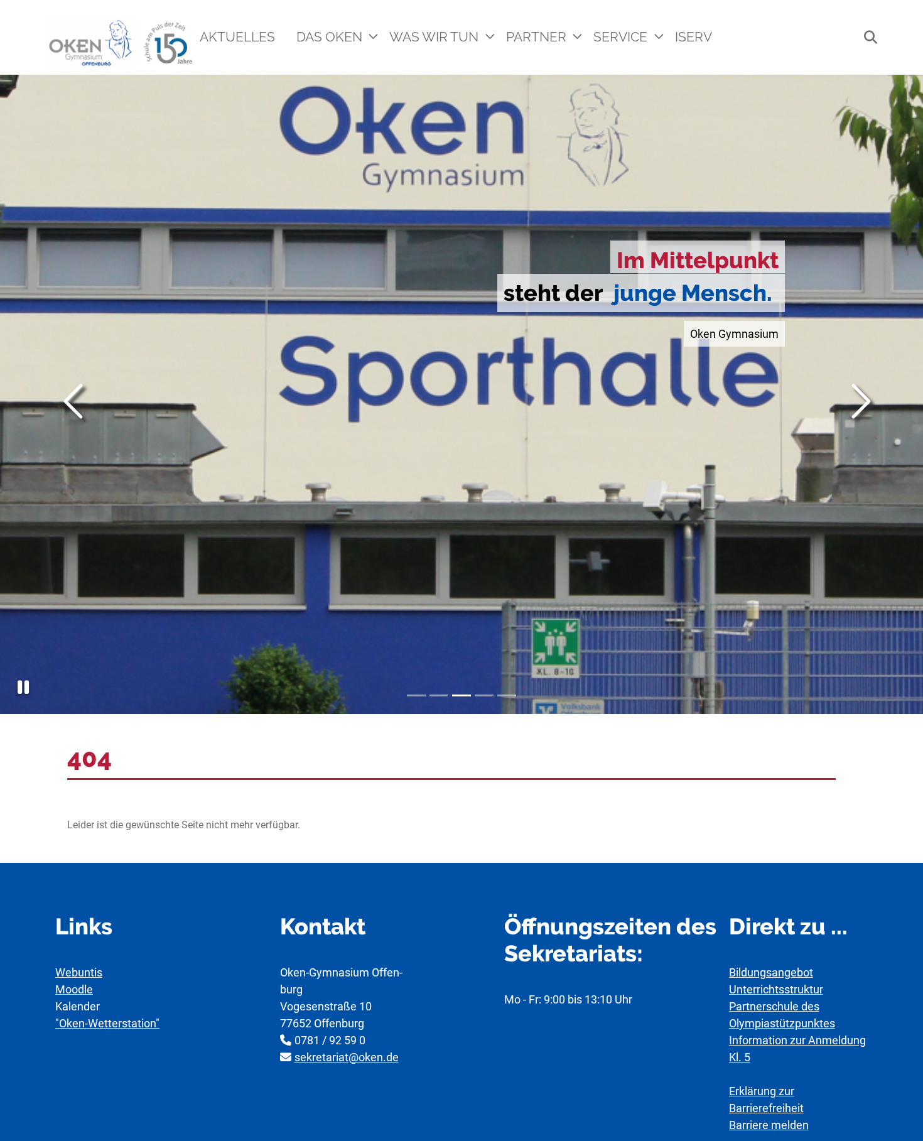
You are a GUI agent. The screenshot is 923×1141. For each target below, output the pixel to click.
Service (621, 37)
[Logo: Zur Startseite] (119, 43)
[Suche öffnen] (864, 37)
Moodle (74, 989)
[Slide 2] (438, 695)
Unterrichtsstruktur (776, 989)
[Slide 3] (461, 695)
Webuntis (78, 972)
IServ (693, 37)
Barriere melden (769, 1125)
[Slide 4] (484, 695)
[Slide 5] (506, 695)
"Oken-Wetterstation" (107, 1023)
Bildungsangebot (771, 972)
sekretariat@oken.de (346, 1057)
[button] (23, 687)
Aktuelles (237, 37)
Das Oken (330, 37)
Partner (537, 37)
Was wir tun (435, 37)
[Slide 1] (416, 695)
